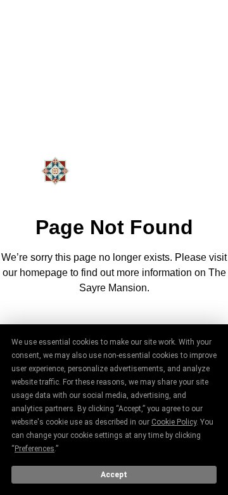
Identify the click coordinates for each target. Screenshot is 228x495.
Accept (114, 474)
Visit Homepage (114, 323)
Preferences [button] (34, 448)
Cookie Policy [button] (173, 422)
